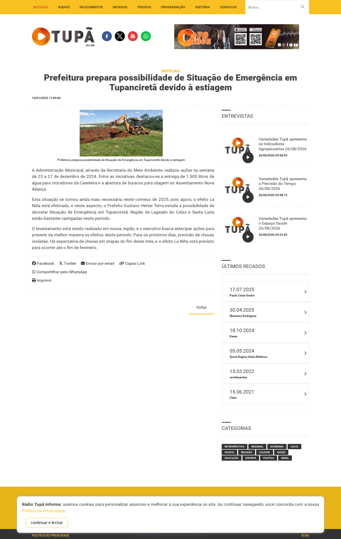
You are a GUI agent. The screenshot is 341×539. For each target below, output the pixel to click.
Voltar (201, 307)
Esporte (250, 458)
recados (120, 7)
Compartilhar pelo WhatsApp (61, 272)
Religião (246, 452)
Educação (231, 458)
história (202, 7)
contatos (228, 7)
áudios (64, 7)
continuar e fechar (47, 523)
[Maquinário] (121, 133)
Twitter (69, 263)
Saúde (281, 452)
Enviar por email (99, 263)
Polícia (229, 452)
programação (173, 7)
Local (294, 446)
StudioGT (202, 535)
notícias (40, 7)
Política (268, 458)
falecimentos (91, 7)
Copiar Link (134, 263)
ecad (305, 535)
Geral (285, 458)
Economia (277, 446)
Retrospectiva (234, 446)
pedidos (144, 7)
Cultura (264, 452)
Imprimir (44, 280)
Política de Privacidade (50, 535)
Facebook (45, 263)
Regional (257, 446)
